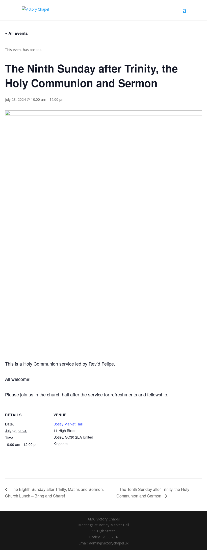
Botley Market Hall (68, 423)
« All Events (16, 33)
